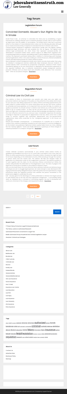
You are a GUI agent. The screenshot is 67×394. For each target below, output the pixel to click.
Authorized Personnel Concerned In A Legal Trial (20, 232)
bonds (52, 323)
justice (58, 330)
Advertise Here (10, 353)
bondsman (10, 326)
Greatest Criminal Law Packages (16, 237)
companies (28, 326)
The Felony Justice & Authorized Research (18, 229)
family (25, 330)
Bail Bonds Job (10, 253)
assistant (18, 323)
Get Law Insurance (11, 279)
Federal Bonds (10, 270)
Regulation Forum (33, 89)
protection (54, 334)
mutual (39, 334)
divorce (13, 330)
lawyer (8, 334)
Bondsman (9, 256)
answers (14, 323)
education (19, 330)
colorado (22, 326)
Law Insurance (10, 298)
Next (38, 196)
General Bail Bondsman (13, 276)
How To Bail (9, 284)
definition (56, 326)
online (43, 334)
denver (8, 330)
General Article (10, 273)
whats (46, 337)
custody (44, 326)
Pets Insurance (10, 307)
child (15, 326)
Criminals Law (10, 262)
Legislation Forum (33, 25)
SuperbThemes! (47, 391)
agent (10, 323)
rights (23, 337)
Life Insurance (10, 304)
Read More (32, 71)
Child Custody (10, 259)
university (42, 337)
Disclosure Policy (11, 356)
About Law (9, 250)
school (27, 337)
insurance (50, 329)
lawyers (13, 334)
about (7, 323)
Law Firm (8, 293)
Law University (10, 301)
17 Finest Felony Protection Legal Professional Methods (22, 226)
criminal (36, 326)
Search (8, 207)
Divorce (8, 265)
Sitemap (8, 359)
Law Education (10, 290)
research (19, 337)
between (48, 323)
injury (43, 330)
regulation (11, 336)
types (38, 337)
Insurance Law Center (12, 287)
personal (47, 334)
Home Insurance (11, 281)
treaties (35, 337)
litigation (35, 334)
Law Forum (33, 146)
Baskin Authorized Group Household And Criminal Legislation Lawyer (26, 234)
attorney (24, 323)
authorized (40, 322)
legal (19, 333)
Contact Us (9, 350)
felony (31, 329)
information (37, 330)
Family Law (9, 267)
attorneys (31, 323)
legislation (27, 333)
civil (18, 326)
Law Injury (8, 295)
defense (49, 326)
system (31, 337)
